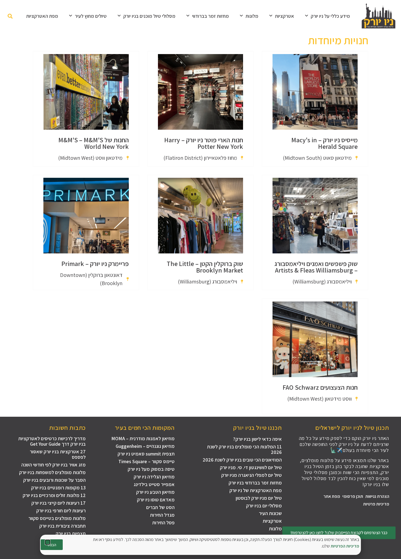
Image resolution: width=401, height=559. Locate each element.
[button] (48, 542)
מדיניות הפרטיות (345, 546)
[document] (200, 279)
